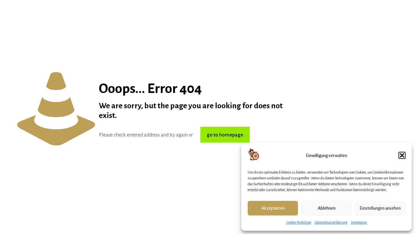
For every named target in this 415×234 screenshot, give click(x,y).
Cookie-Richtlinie (298, 222)
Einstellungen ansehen (380, 208)
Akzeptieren (273, 208)
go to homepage (225, 134)
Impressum (359, 222)
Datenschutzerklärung (331, 222)
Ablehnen (327, 208)
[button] (402, 155)
